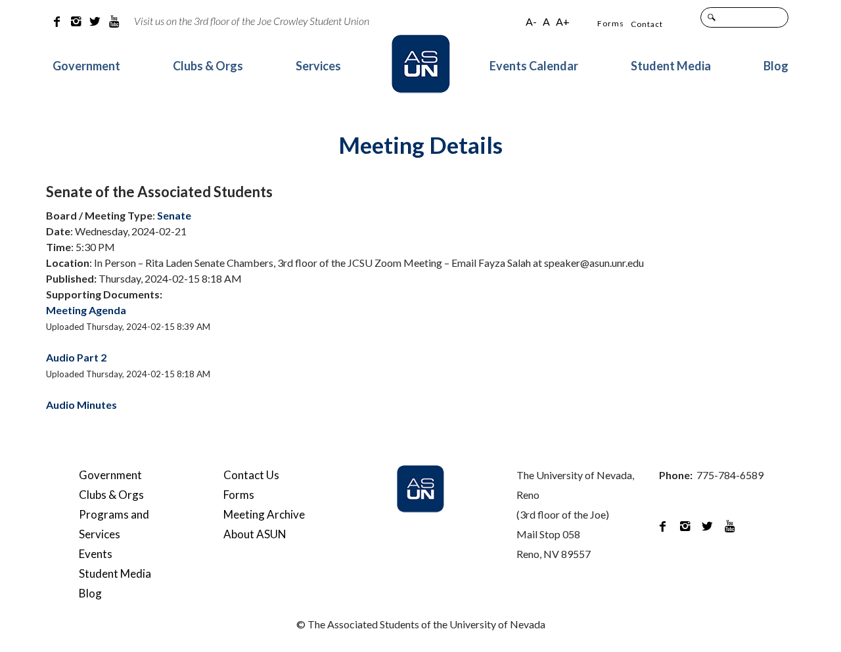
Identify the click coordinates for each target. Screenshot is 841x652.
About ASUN (254, 534)
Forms (610, 23)
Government (86, 65)
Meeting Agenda (86, 310)
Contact (647, 24)
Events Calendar (533, 65)
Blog (775, 65)
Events (95, 554)
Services (318, 65)
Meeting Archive (264, 514)
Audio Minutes (81, 404)
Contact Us (251, 475)
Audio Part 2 (76, 357)
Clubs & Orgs (208, 65)
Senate (174, 215)
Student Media (671, 65)
